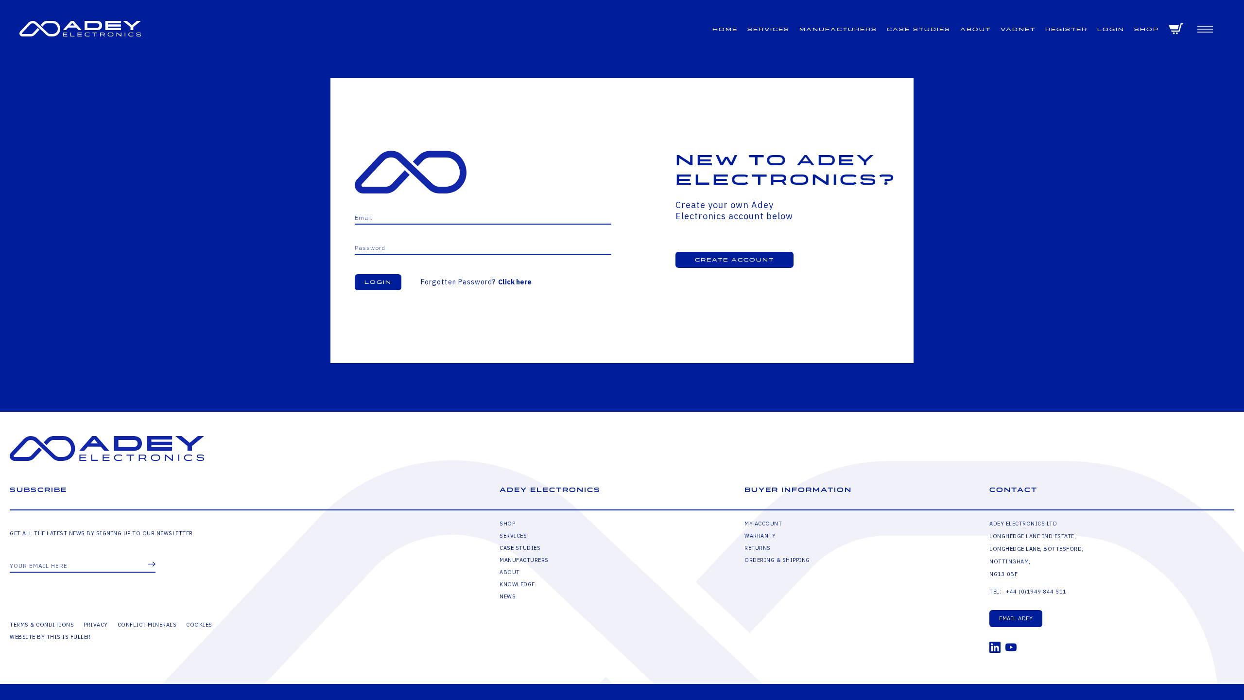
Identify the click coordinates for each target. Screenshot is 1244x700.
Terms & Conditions (42, 624)
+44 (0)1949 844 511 (1036, 591)
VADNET (1018, 29)
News (508, 596)
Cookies (199, 624)
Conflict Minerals (147, 624)
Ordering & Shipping (777, 560)
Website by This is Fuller (50, 636)
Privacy (96, 624)
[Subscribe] (152, 564)
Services (768, 29)
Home (725, 29)
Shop (1146, 29)
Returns (757, 547)
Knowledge (517, 584)
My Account (763, 523)
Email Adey (1016, 618)
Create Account (734, 260)
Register (1066, 29)
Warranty (760, 535)
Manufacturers (838, 29)
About (975, 29)
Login (1110, 29)
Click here (515, 282)
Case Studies (918, 29)
